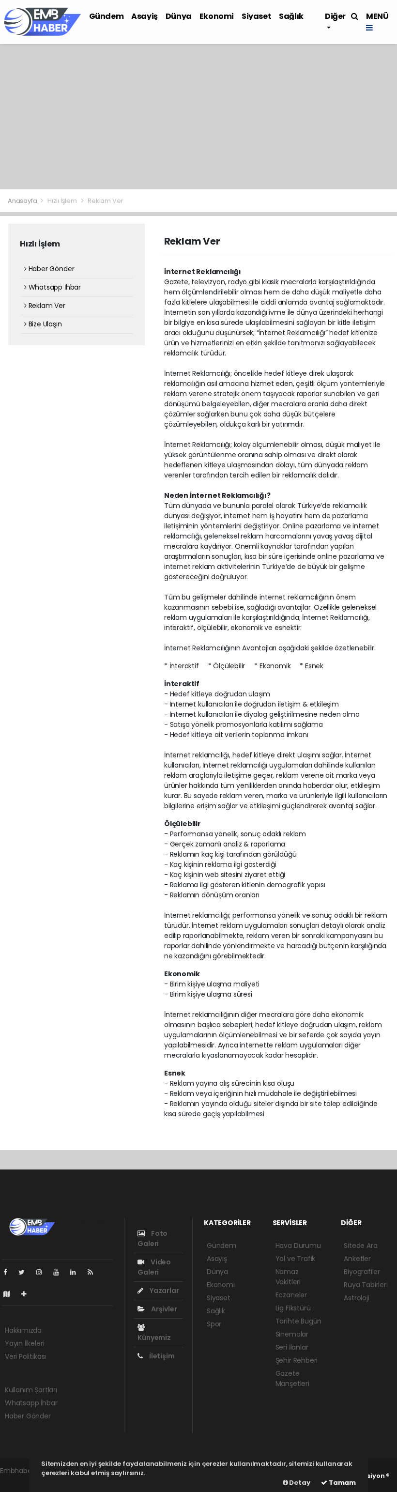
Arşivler (163, 1309)
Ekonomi (216, 16)
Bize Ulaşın (44, 324)
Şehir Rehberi (296, 1360)
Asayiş (144, 16)
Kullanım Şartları (31, 1390)
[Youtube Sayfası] (60, 1272)
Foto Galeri (152, 1238)
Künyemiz (153, 1337)
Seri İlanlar (291, 1347)
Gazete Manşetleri (292, 1378)
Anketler (357, 1258)
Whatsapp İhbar (54, 287)
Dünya (179, 16)
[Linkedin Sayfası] (77, 1272)
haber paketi (21, 1481)
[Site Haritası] (10, 1294)
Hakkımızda (23, 1330)
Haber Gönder (50, 269)
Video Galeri (154, 1267)
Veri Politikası (25, 1356)
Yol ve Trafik (295, 1258)
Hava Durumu (298, 1245)
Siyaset (256, 16)
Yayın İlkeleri (24, 1343)
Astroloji (356, 1298)
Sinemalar (291, 1334)
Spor (214, 1324)
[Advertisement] (198, 117)
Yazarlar (163, 1290)
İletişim (161, 1356)
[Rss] (94, 1272)
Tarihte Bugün (298, 1321)
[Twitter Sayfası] (25, 1272)
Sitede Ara (360, 1245)
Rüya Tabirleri (365, 1285)
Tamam (341, 1482)
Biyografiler (362, 1272)
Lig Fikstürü (293, 1308)
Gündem (106, 16)
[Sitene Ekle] (27, 1294)
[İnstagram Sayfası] (43, 1272)
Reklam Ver (46, 305)
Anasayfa (23, 200)
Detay (299, 1482)
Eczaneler (291, 1295)
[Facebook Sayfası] (9, 1272)
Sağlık (291, 16)
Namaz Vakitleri (288, 1277)
